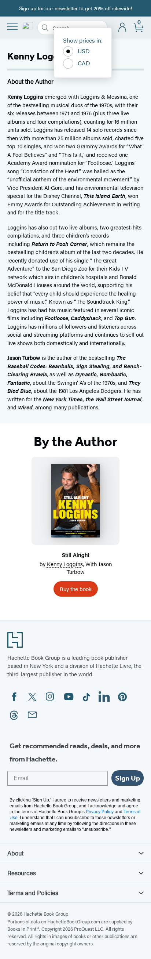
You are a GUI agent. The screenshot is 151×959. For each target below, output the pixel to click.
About (15, 852)
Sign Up (127, 778)
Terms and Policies (32, 892)
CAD (84, 63)
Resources (21, 872)
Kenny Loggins (65, 564)
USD (84, 51)
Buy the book (76, 589)
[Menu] (12, 26)
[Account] (122, 27)
